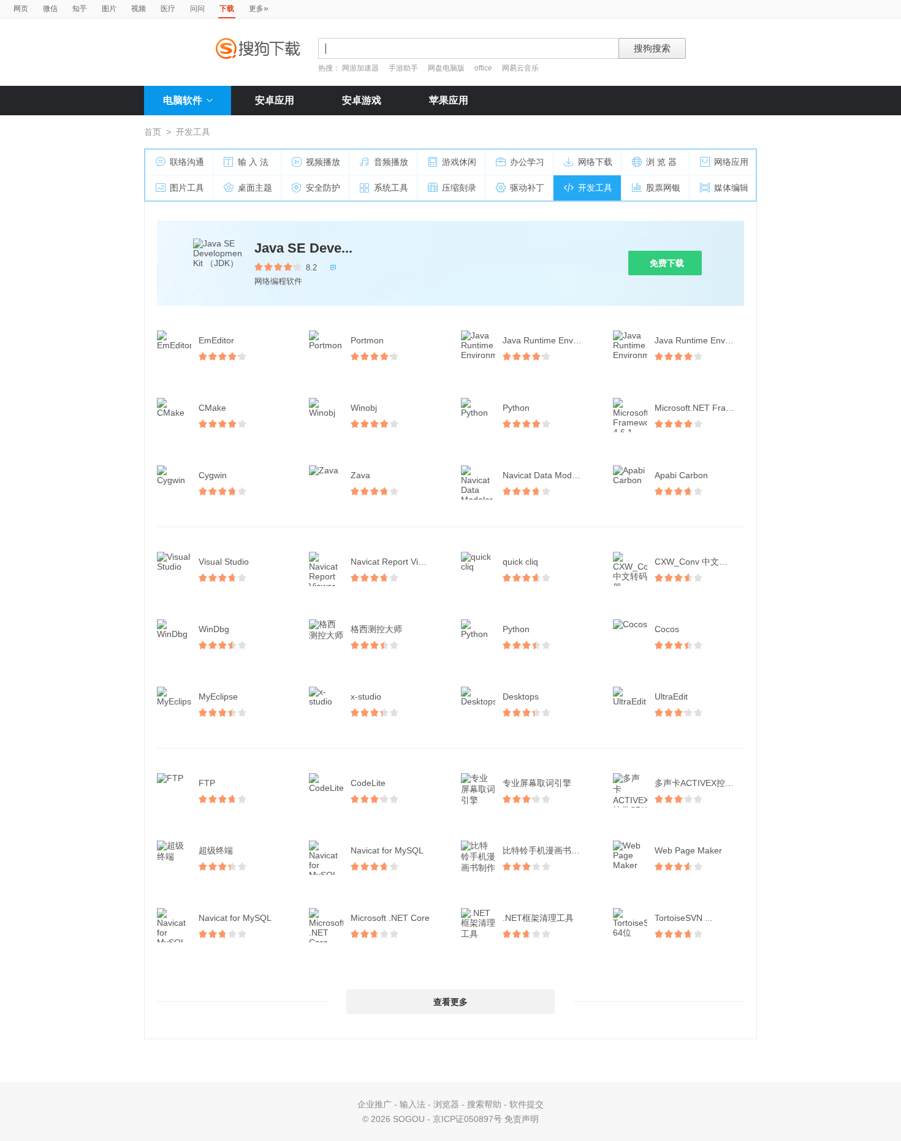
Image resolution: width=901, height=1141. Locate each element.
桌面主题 (255, 188)
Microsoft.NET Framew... (701, 408)
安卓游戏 (361, 100)
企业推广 (374, 1104)
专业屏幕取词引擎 (537, 783)
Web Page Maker (688, 850)
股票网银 (663, 188)
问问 (197, 8)
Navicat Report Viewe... (396, 562)
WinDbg (214, 629)
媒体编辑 (731, 188)
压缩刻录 (459, 188)
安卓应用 (274, 100)
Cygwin (213, 475)
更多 (258, 8)
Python (516, 408)
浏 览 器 (661, 162)
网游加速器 (360, 68)
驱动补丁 (527, 188)
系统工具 (391, 188)
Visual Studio (224, 562)
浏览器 (446, 1104)
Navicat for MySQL (387, 850)
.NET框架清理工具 (538, 918)
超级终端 (216, 850)
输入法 (412, 1104)
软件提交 (526, 1104)
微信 (50, 8)
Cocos (667, 629)
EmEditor (216, 340)
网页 (20, 8)
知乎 (79, 8)
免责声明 (521, 1119)
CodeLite (368, 783)
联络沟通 (187, 162)
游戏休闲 (459, 162)
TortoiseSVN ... (683, 918)
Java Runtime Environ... (549, 340)
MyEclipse (218, 696)
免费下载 (667, 263)
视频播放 (323, 162)
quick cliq (520, 562)
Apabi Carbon (681, 475)
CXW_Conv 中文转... (695, 562)
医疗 (168, 8)
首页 (152, 132)
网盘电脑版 (446, 68)
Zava (360, 475)
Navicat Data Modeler (545, 475)
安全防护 (323, 188)
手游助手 (404, 68)
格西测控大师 (376, 629)
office (484, 68)
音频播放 (391, 162)
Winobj (364, 408)
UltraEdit (671, 696)
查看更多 (450, 1002)
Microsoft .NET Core (390, 918)
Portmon (367, 340)
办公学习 (527, 162)
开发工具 (595, 188)
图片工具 (187, 188)
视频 (138, 8)
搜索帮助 (484, 1104)
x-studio (366, 696)
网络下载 (595, 162)
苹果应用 (448, 100)
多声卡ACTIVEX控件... (698, 783)
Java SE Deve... (303, 248)
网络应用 (731, 162)
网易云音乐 (520, 68)
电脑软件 (182, 100)
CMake (212, 408)
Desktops (521, 696)
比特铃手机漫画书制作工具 (549, 850)
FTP (207, 783)
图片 (109, 8)
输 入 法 (253, 162)
